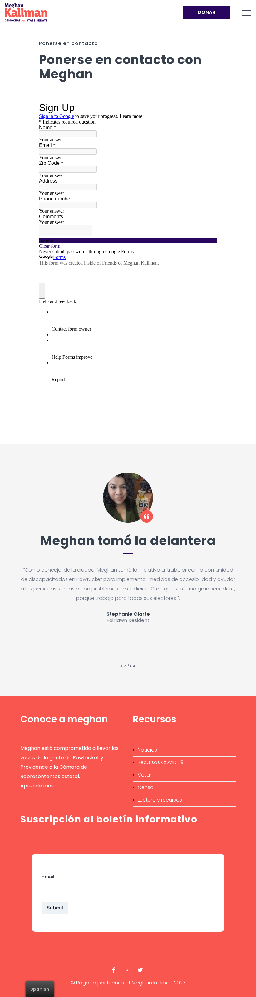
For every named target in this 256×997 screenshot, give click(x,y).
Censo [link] (146, 787)
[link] (75, 12)
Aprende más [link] (37, 785)
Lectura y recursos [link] (160, 799)
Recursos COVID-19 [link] (161, 762)
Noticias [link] (147, 749)
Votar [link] (144, 774)
